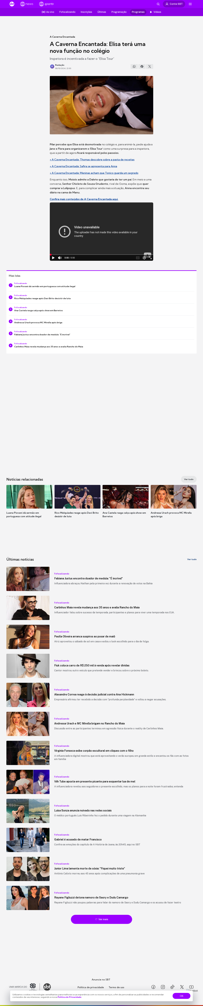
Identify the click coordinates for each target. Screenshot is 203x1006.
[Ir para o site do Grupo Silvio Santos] (24, 987)
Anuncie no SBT (101, 979)
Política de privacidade (91, 987)
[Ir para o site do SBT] (47, 987)
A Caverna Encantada (62, 36)
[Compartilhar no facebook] (141, 66)
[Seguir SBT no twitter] (182, 987)
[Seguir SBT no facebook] (153, 987)
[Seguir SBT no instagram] (162, 987)
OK (181, 995)
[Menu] (190, 4)
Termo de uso (116, 987)
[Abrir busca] (158, 4)
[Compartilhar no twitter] (149, 66)
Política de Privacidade (69, 997)
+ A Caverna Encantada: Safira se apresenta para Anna (83, 166)
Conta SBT (176, 3)
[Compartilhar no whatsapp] (134, 66)
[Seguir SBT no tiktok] (172, 987)
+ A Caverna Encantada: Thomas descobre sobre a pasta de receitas (92, 159)
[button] (29, 506)
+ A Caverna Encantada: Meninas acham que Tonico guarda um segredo (94, 173)
